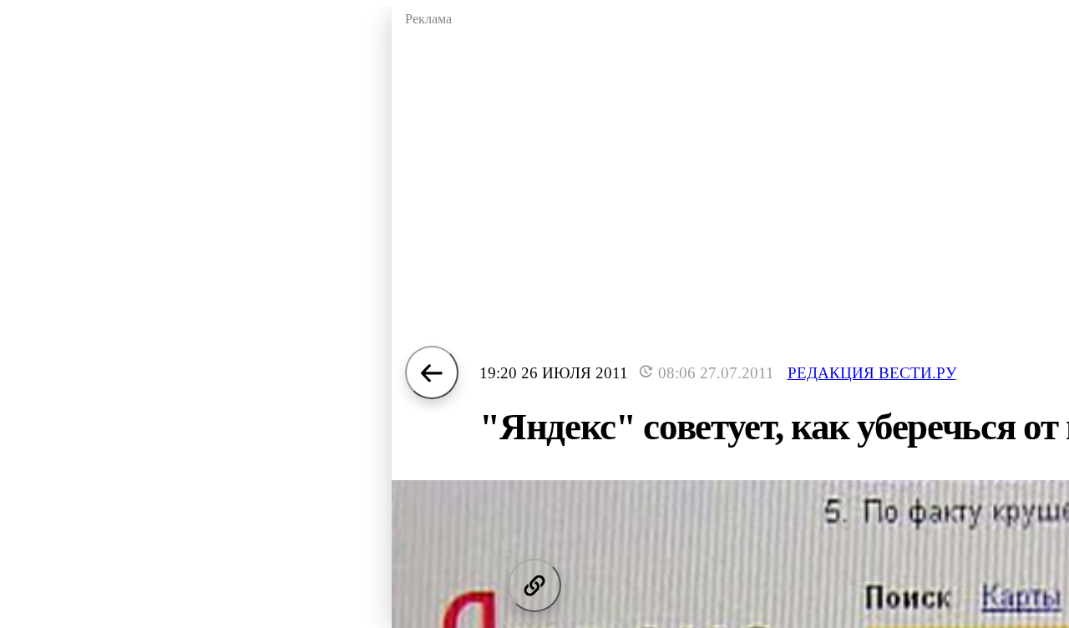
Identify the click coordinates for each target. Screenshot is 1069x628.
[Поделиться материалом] (534, 585)
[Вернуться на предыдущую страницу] (432, 372)
